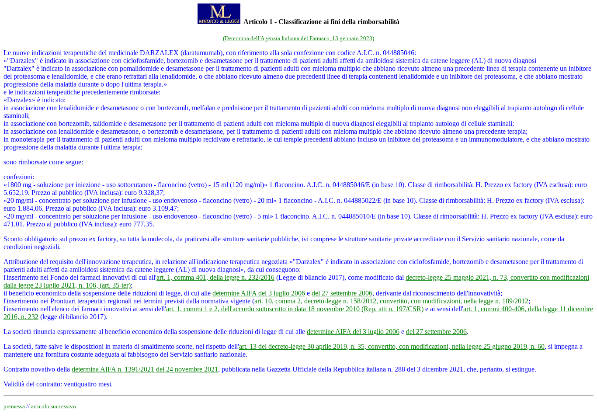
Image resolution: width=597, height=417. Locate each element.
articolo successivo (53, 406)
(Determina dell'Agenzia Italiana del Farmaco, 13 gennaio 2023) (298, 38)
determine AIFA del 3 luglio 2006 (258, 293)
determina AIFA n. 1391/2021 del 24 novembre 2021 (145, 369)
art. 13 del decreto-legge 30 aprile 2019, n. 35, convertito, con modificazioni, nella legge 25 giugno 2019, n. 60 (392, 346)
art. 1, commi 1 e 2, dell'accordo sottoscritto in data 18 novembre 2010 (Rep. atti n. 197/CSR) (294, 309)
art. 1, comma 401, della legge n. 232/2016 (215, 277)
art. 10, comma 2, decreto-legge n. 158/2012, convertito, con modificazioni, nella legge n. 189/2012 (391, 301)
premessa (14, 406)
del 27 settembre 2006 (342, 293)
